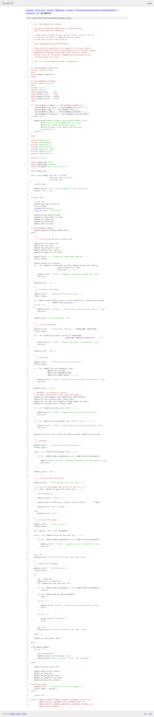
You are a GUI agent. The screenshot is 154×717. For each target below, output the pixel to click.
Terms (24, 714)
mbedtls (70, 10)
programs (30, 13)
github (50, 10)
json (150, 714)
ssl (37, 13)
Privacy (18, 714)
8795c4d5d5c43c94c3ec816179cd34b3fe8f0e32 (95, 10)
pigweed (29, 10)
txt (145, 714)
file (68, 18)
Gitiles (13, 714)
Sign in (150, 3)
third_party (40, 10)
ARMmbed (59, 10)
